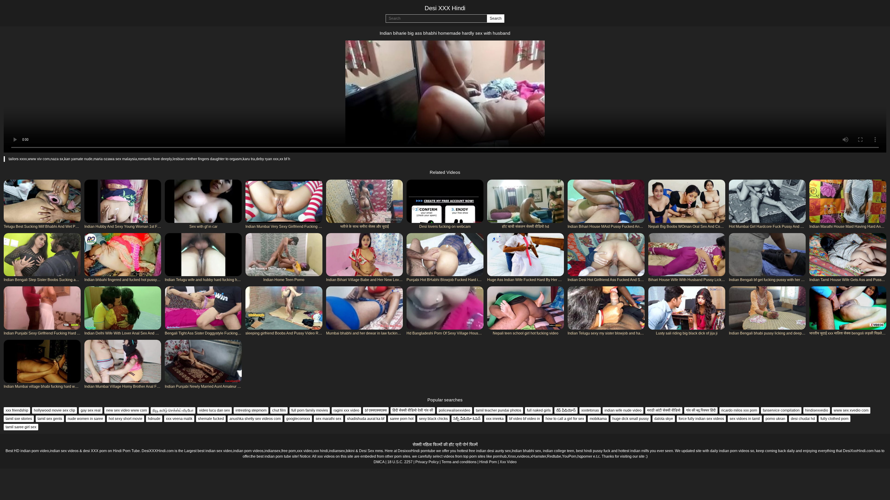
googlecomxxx (298, 419)
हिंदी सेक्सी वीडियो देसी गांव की (412, 410)
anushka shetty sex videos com (255, 419)
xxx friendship (17, 410)
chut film (279, 410)
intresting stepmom (251, 410)
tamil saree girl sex (21, 427)
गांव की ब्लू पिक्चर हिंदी (701, 410)
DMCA (379, 462)
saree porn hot (401, 419)
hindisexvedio (816, 410)
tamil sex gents (50, 419)
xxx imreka (495, 419)
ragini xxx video (346, 410)
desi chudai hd (803, 419)
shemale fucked (211, 419)
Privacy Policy (427, 462)
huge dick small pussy (630, 419)
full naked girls (539, 410)
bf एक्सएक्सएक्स (376, 410)
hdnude (154, 419)
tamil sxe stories (19, 419)
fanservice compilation (781, 410)
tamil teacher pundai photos (498, 410)
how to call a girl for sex (565, 419)
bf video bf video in (524, 419)
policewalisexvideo (454, 410)
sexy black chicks (433, 419)
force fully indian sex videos (701, 419)
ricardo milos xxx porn (739, 410)
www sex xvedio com (851, 410)
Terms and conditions (459, 462)
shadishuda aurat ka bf (365, 419)
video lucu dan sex (214, 410)
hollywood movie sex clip (54, 410)
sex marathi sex (328, 419)
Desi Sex (366, 451)
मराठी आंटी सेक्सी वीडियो (663, 410)
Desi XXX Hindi (445, 8)
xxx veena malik (179, 419)
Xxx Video (508, 462)
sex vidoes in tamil (745, 419)
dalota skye (663, 419)
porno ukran (775, 419)
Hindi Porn (488, 462)
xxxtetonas (590, 410)
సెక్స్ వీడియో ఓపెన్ (466, 419)
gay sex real (91, 410)
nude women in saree (85, 419)
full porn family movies (309, 410)
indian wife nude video (623, 410)
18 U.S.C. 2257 (400, 462)
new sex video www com (126, 410)
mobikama (598, 419)
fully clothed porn (834, 419)
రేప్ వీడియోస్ (566, 410)
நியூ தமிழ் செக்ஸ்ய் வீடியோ (173, 410)
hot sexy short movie (125, 419)
